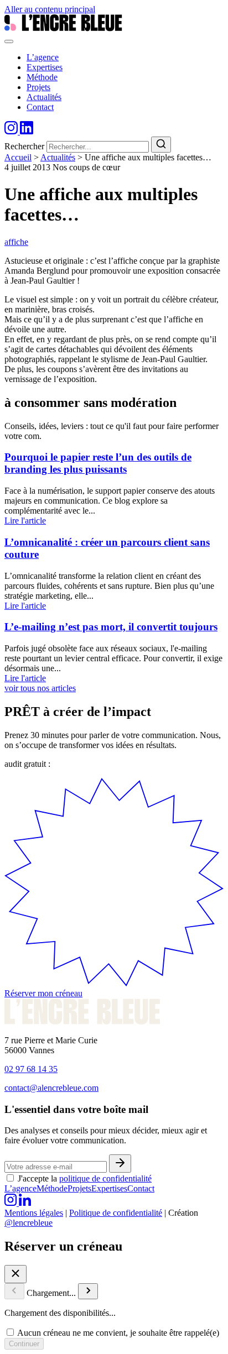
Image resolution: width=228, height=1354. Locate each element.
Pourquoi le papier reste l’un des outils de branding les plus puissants (97, 463)
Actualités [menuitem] (44, 97)
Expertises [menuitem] (45, 67)
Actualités (57, 157)
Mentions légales (33, 1212)
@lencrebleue (28, 1222)
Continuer (24, 1344)
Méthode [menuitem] (42, 77)
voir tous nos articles (40, 688)
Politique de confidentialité (115, 1212)
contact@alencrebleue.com (51, 1087)
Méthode (52, 1188)
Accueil (18, 157)
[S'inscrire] (120, 1163)
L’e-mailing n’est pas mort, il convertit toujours (110, 626)
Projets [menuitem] (38, 87)
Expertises (109, 1188)
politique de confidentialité (105, 1178)
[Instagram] (12, 131)
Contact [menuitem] (40, 107)
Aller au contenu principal (49, 9)
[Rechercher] (161, 145)
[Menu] (8, 41)
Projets (79, 1188)
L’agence (20, 1188)
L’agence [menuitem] (43, 57)
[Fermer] (15, 1274)
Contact (140, 1188)
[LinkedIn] (25, 1202)
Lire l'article (25, 520)
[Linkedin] (26, 131)
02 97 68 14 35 (31, 1069)
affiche (16, 242)
